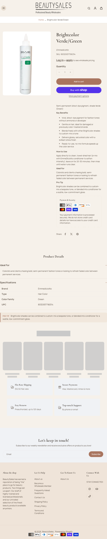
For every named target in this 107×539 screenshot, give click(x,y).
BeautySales (48, 531)
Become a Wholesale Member (42, 484)
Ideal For (4, 265)
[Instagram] (90, 489)
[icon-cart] (101, 8)
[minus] (59, 72)
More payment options (79, 96)
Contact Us (39, 497)
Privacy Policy (40, 506)
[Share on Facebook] (65, 234)
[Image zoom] (27, 63)
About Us (64, 479)
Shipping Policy (41, 501)
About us (38, 479)
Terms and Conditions (39, 511)
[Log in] (95, 8)
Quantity (61, 66)
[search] (89, 8)
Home (41, 19)
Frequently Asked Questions (42, 491)
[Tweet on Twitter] (71, 234)
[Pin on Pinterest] (77, 234)
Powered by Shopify (63, 531)
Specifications (8, 282)
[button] (78, 81)
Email (9, 454)
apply (69, 60)
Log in (60, 60)
